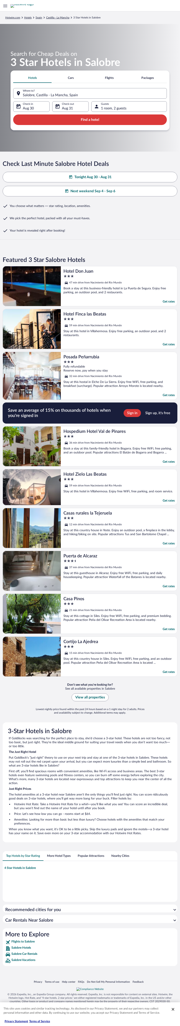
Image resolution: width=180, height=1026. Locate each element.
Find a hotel (90, 119)
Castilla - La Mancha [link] (57, 17)
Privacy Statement (16, 1021)
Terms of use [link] (52, 981)
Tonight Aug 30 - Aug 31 (93, 177)
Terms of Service (39, 1021)
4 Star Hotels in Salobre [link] (20, 868)
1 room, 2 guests (113, 108)
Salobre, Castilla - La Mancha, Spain (50, 95)
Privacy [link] (38, 981)
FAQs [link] (81, 981)
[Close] (173, 1009)
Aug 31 (67, 108)
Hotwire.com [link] (12, 17)
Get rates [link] (169, 301)
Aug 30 (28, 108)
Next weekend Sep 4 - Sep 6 (92, 191)
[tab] (32, 78)
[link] (90, 942)
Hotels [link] (28, 17)
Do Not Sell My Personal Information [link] (108, 981)
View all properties (90, 697)
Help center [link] (68, 981)
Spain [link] (39, 17)
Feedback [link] (138, 981)
